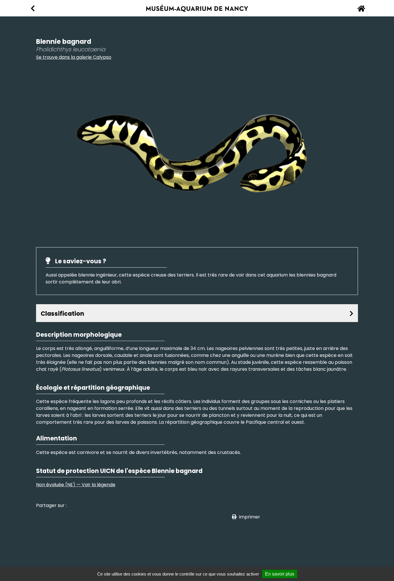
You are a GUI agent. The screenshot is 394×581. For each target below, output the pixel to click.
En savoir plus (279, 573)
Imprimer (249, 517)
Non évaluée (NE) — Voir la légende (75, 484)
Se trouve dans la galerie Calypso (73, 57)
